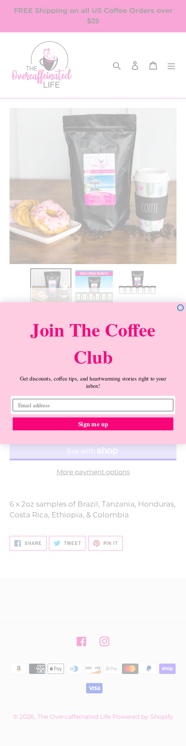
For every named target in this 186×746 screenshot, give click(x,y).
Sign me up (93, 423)
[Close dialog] (180, 307)
